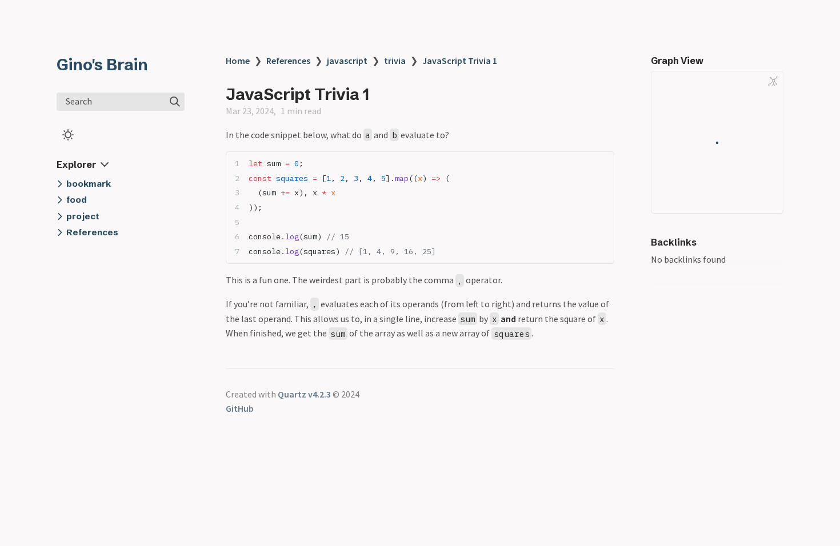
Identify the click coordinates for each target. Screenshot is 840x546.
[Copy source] (602, 163)
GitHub (240, 408)
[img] (175, 102)
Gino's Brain (102, 64)
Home (238, 60)
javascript (347, 60)
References (288, 60)
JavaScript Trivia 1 (459, 60)
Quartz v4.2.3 (304, 394)
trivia (395, 60)
